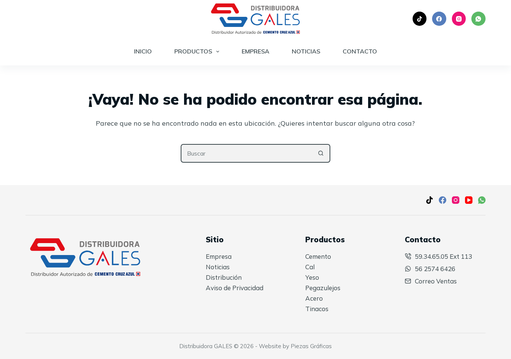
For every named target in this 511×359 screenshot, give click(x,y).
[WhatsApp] (478, 19)
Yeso (312, 277)
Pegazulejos (322, 288)
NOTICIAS (306, 51)
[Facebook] (439, 19)
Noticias (218, 267)
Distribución (224, 277)
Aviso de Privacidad (234, 288)
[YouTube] (468, 200)
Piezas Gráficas (311, 346)
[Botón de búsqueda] (321, 153)
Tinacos (316, 309)
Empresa (219, 256)
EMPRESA (255, 51)
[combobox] (246, 153)
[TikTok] (420, 19)
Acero (314, 298)
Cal (310, 267)
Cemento (318, 256)
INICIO (143, 51)
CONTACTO (360, 51)
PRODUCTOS (193, 51)
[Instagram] (459, 19)
